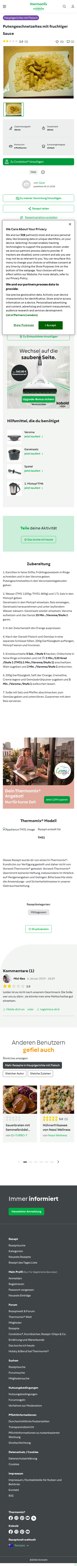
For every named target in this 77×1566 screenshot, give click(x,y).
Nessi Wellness (57, 1135)
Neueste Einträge (20, 1295)
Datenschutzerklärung (23, 1458)
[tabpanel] (38, 1125)
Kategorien (16, 1251)
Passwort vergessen (21, 1289)
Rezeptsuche (17, 1245)
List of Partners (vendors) (22, 315)
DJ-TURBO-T (19, 1135)
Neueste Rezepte (20, 1257)
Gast (42, 182)
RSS (11, 1495)
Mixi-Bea (19, 978)
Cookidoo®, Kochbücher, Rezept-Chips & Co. (37, 1334)
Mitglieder (15, 1322)
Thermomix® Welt (20, 1317)
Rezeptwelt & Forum (22, 1311)
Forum (13, 1304)
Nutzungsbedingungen (23, 1394)
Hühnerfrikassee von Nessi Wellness (56, 1127)
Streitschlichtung (20, 1442)
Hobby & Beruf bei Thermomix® (29, 1351)
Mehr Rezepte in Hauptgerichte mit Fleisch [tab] (32, 1065)
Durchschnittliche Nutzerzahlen (29, 1421)
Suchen (13, 1360)
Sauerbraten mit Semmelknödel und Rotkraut (18, 1127)
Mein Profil (33, 1272)
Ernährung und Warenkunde (26, 1339)
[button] (4, 6)
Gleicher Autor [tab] (14, 1073)
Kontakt (14, 1490)
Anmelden (15, 1278)
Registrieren (16, 1284)
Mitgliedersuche (19, 1378)
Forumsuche (17, 1372)
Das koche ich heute (22, 1345)
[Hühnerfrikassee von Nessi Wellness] (57, 1100)
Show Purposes (24, 325)
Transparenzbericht (21, 1427)
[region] (38, 277)
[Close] (70, 224)
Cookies (14, 1464)
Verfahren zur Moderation (25, 1405)
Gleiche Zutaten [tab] (40, 1073)
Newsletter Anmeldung (26, 1211)
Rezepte (14, 1328)
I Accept (50, 325)
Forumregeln (17, 1400)
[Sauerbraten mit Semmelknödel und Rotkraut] (20, 1100)
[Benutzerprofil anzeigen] (26, 184)
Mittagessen (38, 912)
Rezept (13, 1239)
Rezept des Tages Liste (23, 1262)
